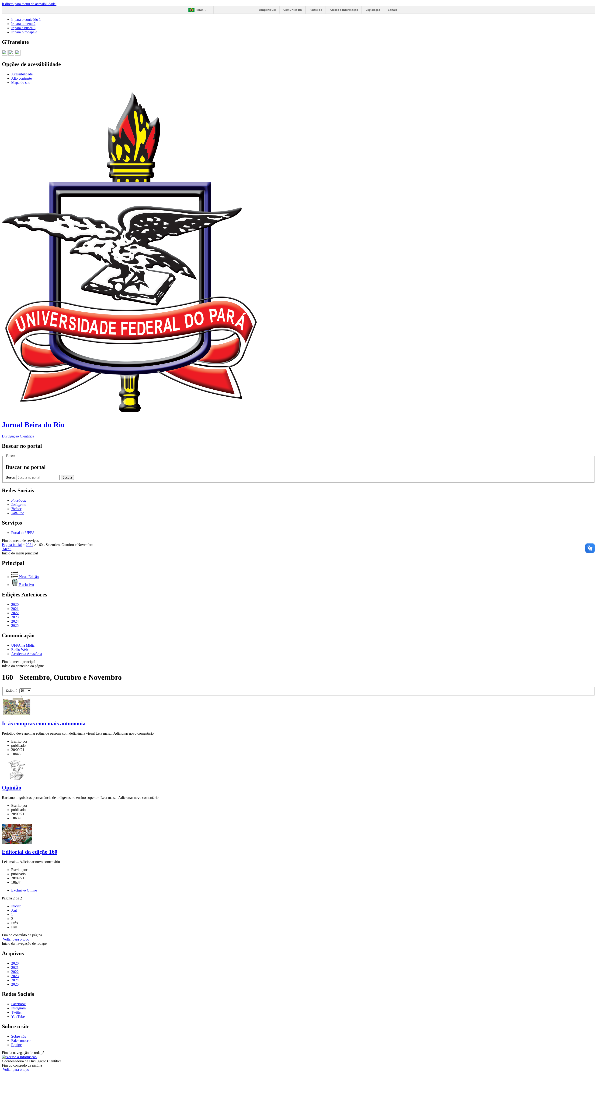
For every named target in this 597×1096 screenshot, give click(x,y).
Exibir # (12, 690)
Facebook (18, 1004)
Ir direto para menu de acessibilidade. (29, 4)
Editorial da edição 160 (29, 852)
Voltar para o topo (15, 939)
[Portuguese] (4, 53)
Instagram (18, 1008)
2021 (29, 545)
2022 (15, 613)
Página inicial (12, 545)
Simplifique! (267, 10)
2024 (15, 621)
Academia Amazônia (26, 654)
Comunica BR (292, 10)
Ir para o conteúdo (26, 19)
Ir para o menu (23, 24)
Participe (315, 10)
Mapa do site (20, 83)
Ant (14, 910)
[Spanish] (18, 53)
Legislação (373, 10)
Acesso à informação (344, 10)
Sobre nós (18, 1036)
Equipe (16, 1045)
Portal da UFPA (23, 533)
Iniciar (16, 906)
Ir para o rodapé (24, 32)
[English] (11, 53)
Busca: (11, 477)
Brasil (201, 10)
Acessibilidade (22, 74)
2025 (15, 625)
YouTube (18, 1016)
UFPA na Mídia (23, 645)
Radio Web (19, 650)
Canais (392, 10)
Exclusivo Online (24, 890)
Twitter (16, 1012)
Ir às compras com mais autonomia (44, 723)
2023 (15, 617)
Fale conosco (21, 1041)
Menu (6, 549)
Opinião (11, 788)
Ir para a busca (23, 28)
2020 (15, 604)
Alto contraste (21, 78)
